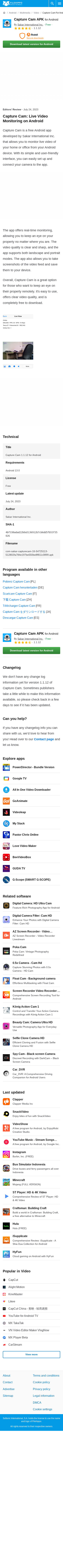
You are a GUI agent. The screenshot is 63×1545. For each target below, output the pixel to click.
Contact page (44, 739)
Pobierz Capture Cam (16, 581)
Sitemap (8, 1395)
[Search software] (52, 3)
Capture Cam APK (36, 19)
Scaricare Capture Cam (17, 593)
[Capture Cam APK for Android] (7, 23)
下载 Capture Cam (14, 599)
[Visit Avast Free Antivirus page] (31, 36)
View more (31, 1354)
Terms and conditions (46, 1375)
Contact (7, 1382)
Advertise (9, 1389)
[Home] (4, 12)
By (28, 24)
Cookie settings (42, 1409)
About (6, 1375)
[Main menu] (59, 3)
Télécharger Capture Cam (19, 605)
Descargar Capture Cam (18, 617)
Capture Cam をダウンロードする (24, 611)
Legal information (43, 1395)
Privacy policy (41, 1389)
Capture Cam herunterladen (20, 587)
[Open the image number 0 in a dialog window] (18, 341)
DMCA (37, 1402)
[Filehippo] (12, 3)
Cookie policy (41, 1382)
